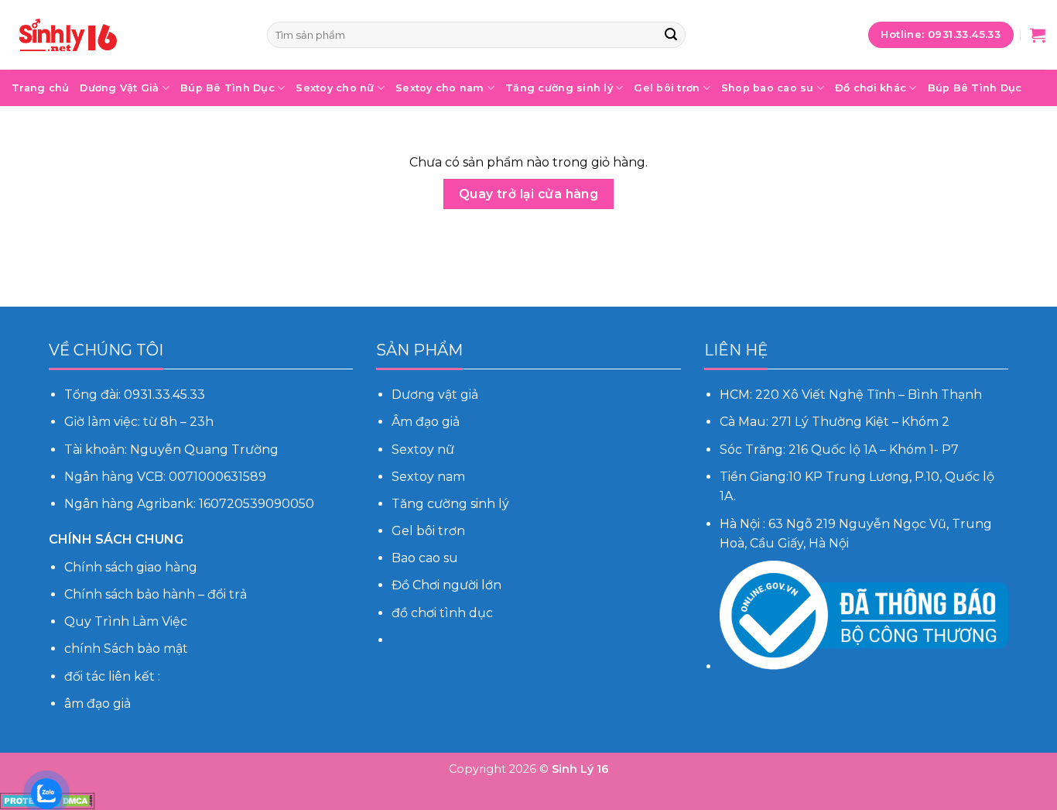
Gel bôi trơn (667, 88)
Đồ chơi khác (870, 88)
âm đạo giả (97, 703)
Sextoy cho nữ (335, 88)
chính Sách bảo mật (126, 648)
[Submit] (671, 35)
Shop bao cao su (767, 88)
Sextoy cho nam (439, 88)
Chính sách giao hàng (130, 567)
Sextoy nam (428, 476)
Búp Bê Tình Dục (227, 88)
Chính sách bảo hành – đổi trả (155, 594)
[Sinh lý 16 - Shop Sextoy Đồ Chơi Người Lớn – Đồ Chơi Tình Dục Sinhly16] (128, 34)
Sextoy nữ (423, 449)
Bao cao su (425, 558)
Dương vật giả (435, 394)
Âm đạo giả (427, 421)
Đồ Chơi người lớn (446, 585)
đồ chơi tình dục (442, 613)
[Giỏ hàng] (1037, 35)
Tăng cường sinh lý (559, 88)
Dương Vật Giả (119, 88)
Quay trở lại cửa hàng (529, 194)
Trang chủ (40, 88)
